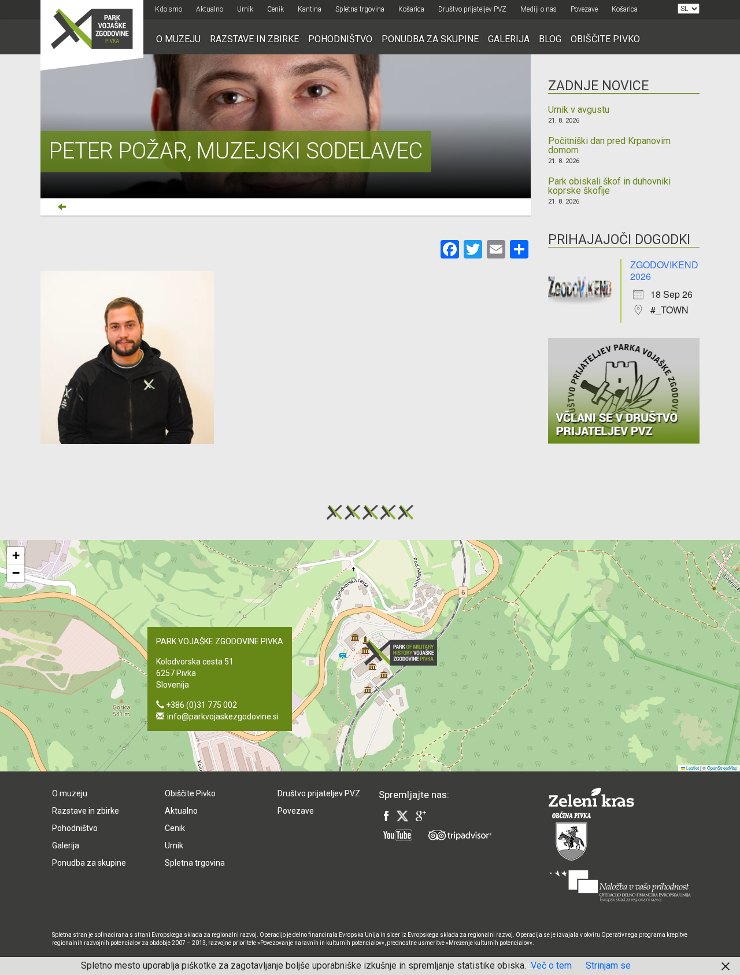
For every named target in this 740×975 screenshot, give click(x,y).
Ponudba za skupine (430, 39)
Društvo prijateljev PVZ (472, 9)
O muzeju (178, 39)
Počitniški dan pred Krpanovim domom (609, 145)
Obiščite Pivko (605, 39)
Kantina (309, 9)
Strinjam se (608, 965)
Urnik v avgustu (578, 110)
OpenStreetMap (722, 768)
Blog (550, 39)
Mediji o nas (538, 9)
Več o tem (551, 965)
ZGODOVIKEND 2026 (664, 270)
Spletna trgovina (359, 9)
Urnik (245, 9)
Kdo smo (168, 9)
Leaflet (692, 768)
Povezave (584, 9)
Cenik (275, 9)
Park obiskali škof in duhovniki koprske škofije (609, 186)
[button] (404, 652)
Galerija (509, 39)
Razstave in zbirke (254, 39)
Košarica (411, 9)
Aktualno (209, 9)
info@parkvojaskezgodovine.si (223, 716)
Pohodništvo (340, 39)
